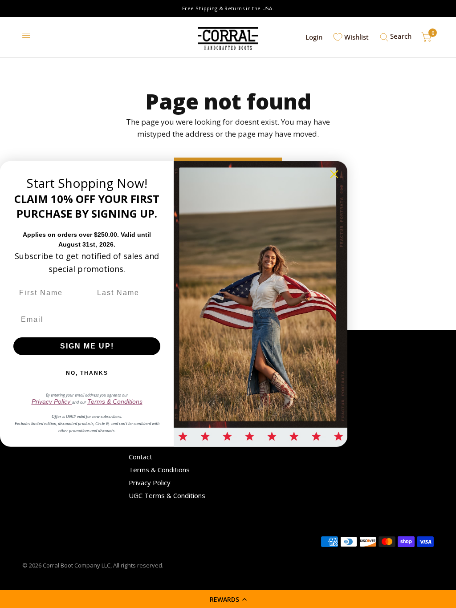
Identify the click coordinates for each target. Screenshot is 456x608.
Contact (140, 456)
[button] (228, 599)
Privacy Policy (150, 482)
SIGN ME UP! (87, 346)
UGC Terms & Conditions (167, 495)
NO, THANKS (87, 373)
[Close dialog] (334, 174)
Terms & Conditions (159, 469)
